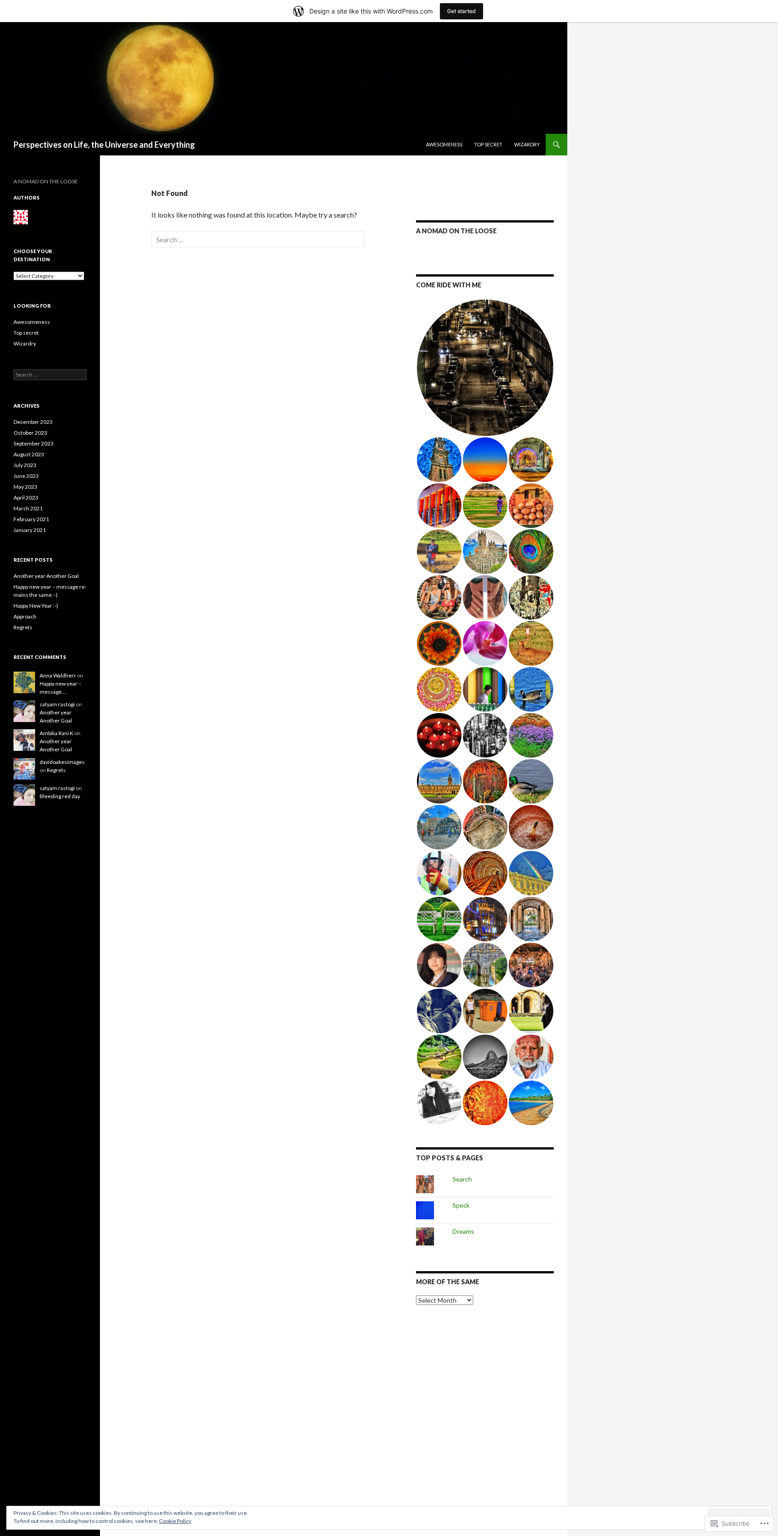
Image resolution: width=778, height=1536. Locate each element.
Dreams (463, 1231)
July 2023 (25, 465)
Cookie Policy (175, 1521)
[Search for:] (258, 239)
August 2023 (29, 454)
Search (462, 1179)
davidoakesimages (62, 762)
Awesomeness (444, 144)
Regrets (23, 627)
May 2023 (25, 486)
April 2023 (26, 497)
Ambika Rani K (56, 733)
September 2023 (34, 443)
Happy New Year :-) (36, 605)
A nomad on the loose (456, 231)
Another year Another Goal (46, 576)
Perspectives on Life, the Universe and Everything (104, 145)
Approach (25, 616)
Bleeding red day (60, 796)
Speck (461, 1205)
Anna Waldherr (58, 675)
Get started (461, 11)
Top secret (488, 144)
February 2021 (31, 519)
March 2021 (28, 508)
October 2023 (30, 432)
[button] (485, 368)
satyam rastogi (57, 704)
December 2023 (33, 421)
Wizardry (527, 144)
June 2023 (26, 476)
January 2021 (30, 530)
